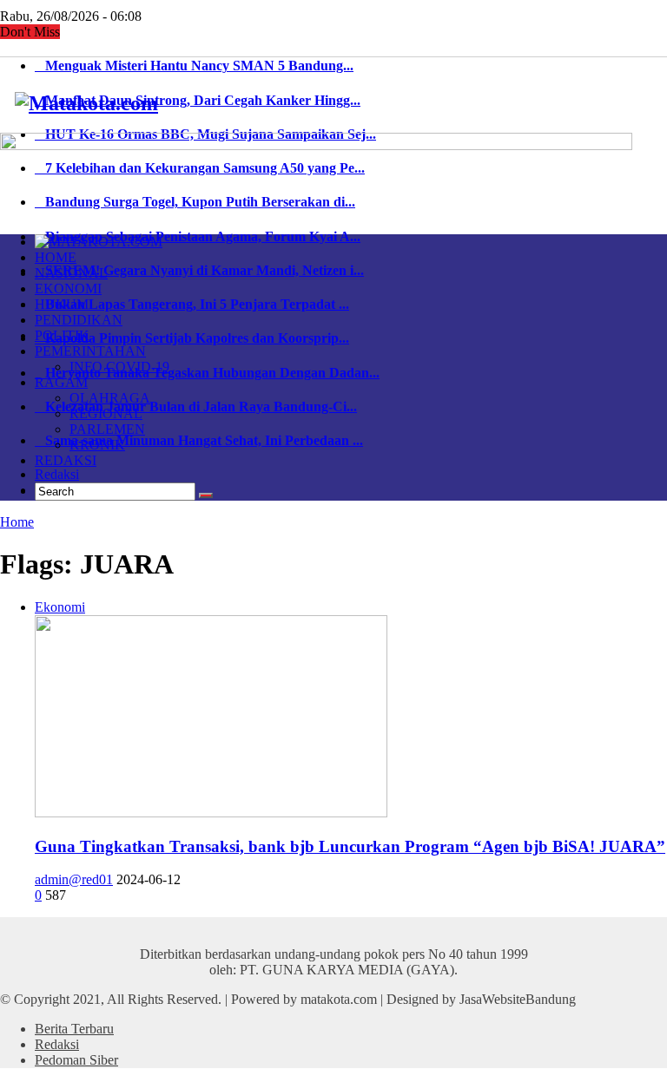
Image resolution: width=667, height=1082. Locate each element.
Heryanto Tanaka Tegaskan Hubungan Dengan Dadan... (207, 372)
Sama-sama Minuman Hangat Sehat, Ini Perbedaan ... (199, 440)
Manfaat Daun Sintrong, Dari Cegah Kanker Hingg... (197, 100)
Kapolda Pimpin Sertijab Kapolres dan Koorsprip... (192, 338)
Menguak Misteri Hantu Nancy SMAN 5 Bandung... (194, 65)
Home (17, 522)
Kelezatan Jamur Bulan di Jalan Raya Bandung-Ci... (196, 406)
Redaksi (57, 474)
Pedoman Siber (76, 1059)
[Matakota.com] (86, 103)
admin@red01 (74, 879)
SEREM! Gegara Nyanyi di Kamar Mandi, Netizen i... (199, 270)
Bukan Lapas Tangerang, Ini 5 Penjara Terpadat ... (192, 304)
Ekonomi (60, 607)
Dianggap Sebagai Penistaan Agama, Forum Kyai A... (197, 236)
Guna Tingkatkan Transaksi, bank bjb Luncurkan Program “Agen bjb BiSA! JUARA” (350, 846)
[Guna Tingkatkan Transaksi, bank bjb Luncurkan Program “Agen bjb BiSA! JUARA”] (211, 812)
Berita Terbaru (74, 1028)
